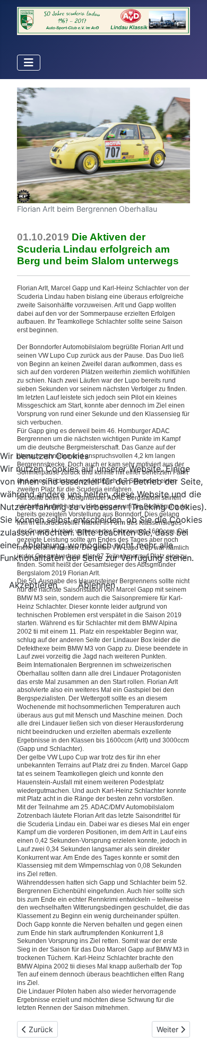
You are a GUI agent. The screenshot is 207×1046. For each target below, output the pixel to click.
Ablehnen (96, 585)
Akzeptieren (33, 585)
